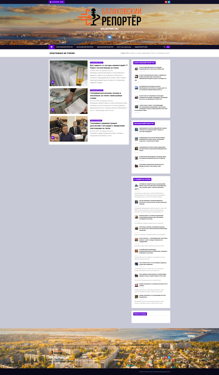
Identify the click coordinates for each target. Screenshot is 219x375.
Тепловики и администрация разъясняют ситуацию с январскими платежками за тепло (107, 125)
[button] (164, 47)
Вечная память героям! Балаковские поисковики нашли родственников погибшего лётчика (151, 217)
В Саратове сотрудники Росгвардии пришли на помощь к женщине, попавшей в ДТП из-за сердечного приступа (153, 97)
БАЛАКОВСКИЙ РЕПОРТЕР (85, 47)
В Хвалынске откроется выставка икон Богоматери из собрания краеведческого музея (153, 149)
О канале (146, 372)
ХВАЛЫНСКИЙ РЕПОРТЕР (105, 47)
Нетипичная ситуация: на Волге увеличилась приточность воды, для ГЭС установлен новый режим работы (153, 88)
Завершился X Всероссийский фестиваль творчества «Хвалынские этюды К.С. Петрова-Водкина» (153, 130)
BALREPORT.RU (109, 28)
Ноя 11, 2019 (95, 101)
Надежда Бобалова (107, 70)
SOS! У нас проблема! (124, 47)
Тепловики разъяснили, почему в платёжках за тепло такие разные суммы (106, 95)
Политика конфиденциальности (162, 372)
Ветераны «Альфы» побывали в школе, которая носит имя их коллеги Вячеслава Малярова (153, 228)
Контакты (151, 372)
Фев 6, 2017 (95, 131)
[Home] (51, 47)
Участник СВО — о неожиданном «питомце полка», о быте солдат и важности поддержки (153, 240)
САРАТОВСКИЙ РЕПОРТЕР (64, 47)
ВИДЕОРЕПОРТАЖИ (141, 47)
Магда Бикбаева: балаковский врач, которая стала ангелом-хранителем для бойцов (153, 202)
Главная (123, 53)
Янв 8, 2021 (95, 70)
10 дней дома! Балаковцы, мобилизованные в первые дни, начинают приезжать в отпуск (153, 251)
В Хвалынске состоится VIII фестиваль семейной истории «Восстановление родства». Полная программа (152, 139)
